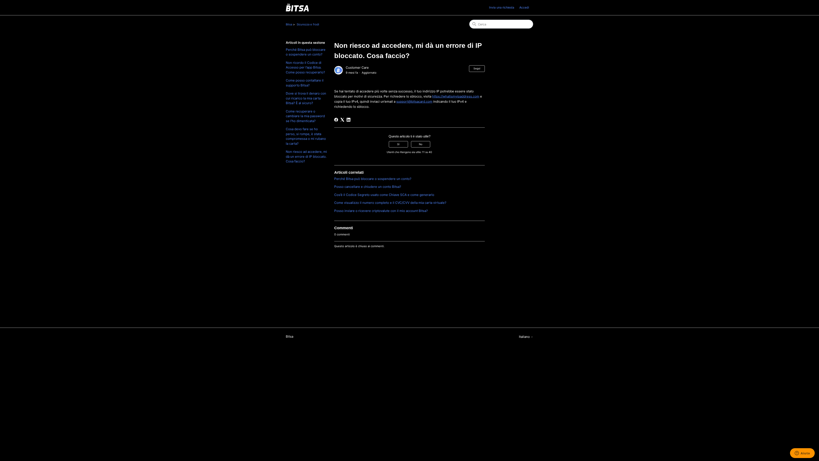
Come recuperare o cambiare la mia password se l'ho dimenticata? (305, 116)
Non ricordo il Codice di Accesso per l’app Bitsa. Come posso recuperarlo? (305, 67)
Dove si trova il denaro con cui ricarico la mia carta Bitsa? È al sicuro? (306, 98)
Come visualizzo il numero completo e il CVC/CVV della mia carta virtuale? (390, 203)
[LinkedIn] (348, 120)
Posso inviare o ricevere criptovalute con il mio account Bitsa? (381, 211)
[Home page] (297, 8)
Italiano (525, 336)
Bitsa (289, 24)
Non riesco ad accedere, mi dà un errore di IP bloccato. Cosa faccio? (306, 156)
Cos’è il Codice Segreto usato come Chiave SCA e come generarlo (384, 195)
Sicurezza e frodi (308, 24)
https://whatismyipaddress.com (455, 96)
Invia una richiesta (501, 7)
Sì (398, 144)
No (420, 144)
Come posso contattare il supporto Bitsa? (305, 82)
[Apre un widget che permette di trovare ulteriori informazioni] (802, 453)
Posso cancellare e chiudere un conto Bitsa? (367, 187)
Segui (476, 68)
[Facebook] (336, 120)
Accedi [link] (524, 7)
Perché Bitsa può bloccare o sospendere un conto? (305, 52)
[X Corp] (342, 120)
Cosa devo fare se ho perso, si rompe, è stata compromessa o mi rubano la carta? (306, 136)
